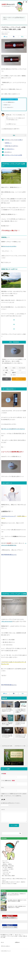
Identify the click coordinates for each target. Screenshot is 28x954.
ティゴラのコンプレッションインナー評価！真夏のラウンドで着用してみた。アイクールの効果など (20, 710)
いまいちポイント (8, 152)
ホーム (2, 942)
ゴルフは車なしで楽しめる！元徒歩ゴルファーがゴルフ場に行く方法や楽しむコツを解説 (16, 901)
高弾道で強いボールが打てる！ (11, 145)
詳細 (6, 378)
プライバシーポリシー (5, 946)
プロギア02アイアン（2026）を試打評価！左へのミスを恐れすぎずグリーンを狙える (16, 907)
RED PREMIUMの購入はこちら (9, 554)
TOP (7, 934)
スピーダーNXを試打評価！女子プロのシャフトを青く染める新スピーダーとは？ (7, 710)
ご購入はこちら (18, 378)
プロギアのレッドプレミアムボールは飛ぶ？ (13, 139)
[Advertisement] (14, 574)
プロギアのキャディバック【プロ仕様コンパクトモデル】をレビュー (20, 723)
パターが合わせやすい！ (9, 148)
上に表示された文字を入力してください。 (11, 803)
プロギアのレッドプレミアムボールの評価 (13, 155)
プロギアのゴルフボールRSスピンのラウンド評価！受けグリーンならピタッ (7, 736)
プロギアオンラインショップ (8, 516)
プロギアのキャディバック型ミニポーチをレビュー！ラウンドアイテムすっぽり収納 (20, 736)
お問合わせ (17, 942)
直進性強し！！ (8, 142)
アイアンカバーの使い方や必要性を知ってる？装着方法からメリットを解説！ (7, 723)
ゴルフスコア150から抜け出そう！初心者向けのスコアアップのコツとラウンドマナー (16, 894)
